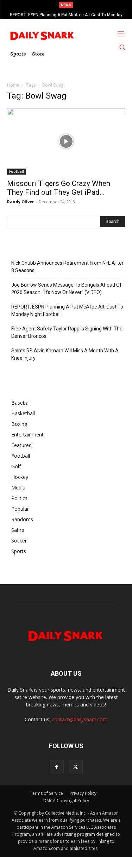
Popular (20, 508)
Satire (17, 530)
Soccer (19, 540)
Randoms (22, 519)
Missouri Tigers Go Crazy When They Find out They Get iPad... (58, 187)
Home (13, 85)
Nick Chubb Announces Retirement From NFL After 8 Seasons (67, 266)
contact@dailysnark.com (79, 719)
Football (16, 171)
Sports (18, 551)
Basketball (23, 413)
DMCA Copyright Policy (66, 801)
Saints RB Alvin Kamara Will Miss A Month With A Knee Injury (65, 354)
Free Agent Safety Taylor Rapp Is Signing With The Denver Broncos (66, 332)
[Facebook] (57, 767)
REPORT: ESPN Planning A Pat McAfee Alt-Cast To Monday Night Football (67, 310)
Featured (21, 445)
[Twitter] (76, 767)
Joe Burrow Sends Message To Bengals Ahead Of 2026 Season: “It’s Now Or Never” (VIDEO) (66, 288)
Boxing (19, 424)
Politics (19, 498)
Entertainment (27, 434)
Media (18, 487)
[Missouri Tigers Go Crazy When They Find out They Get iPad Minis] (66, 141)
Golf (16, 466)
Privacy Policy (83, 793)
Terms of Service (46, 793)
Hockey (19, 477)
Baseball (21, 402)
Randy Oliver (20, 201)
